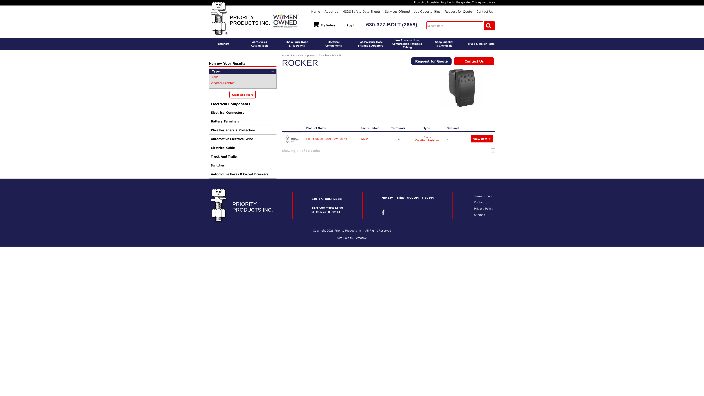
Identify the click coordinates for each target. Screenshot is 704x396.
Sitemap (479, 214)
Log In (351, 25)
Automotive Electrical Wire (232, 139)
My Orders (328, 25)
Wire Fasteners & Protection (233, 130)
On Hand (453, 128)
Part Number (370, 128)
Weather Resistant (223, 82)
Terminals (398, 128)
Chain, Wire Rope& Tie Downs (296, 43)
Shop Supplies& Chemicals (444, 43)
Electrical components (304, 55)
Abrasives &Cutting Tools (259, 43)
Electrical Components (230, 104)
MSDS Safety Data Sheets (361, 11)
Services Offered (397, 11)
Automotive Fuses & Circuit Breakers (239, 174)
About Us (331, 11)
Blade (214, 76)
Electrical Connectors (227, 112)
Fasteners (223, 43)
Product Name (317, 128)
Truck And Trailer (224, 156)
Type (427, 128)
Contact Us (484, 11)
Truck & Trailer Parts (481, 43)
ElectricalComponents (333, 43)
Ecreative (361, 237)
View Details (482, 138)
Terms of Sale (483, 196)
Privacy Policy (483, 208)
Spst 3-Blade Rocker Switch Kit (326, 138)
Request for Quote (458, 11)
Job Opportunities (427, 11)
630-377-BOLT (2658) (391, 24)
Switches (218, 165)
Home (315, 11)
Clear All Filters (242, 94)
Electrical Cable (223, 148)
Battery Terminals (225, 121)
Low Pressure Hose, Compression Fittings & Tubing (407, 43)
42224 (364, 138)
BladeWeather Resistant (427, 138)
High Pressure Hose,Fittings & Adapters (371, 43)
